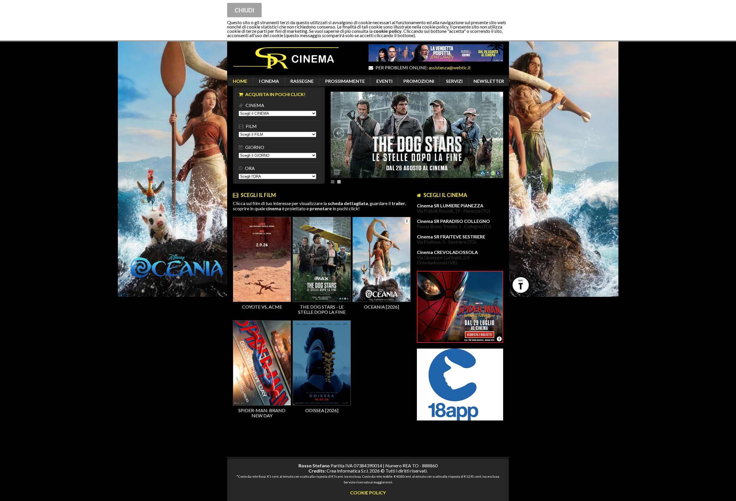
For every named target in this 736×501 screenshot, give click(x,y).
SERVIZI (454, 81)
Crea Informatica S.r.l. (348, 470)
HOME (240, 81)
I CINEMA (269, 81)
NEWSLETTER (489, 81)
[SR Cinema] (283, 73)
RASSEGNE (302, 81)
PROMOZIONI (418, 81)
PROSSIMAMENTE (345, 81)
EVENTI (384, 81)
